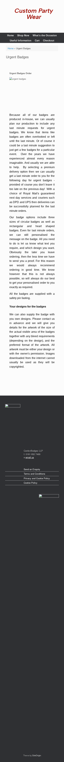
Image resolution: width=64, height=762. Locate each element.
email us (30, 457)
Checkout (48, 40)
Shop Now (23, 35)
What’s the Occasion (45, 35)
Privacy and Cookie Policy (37, 478)
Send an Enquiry (32, 469)
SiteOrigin (36, 755)
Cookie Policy (30, 482)
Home (10, 35)
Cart (37, 40)
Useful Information (20, 40)
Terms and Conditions (34, 473)
